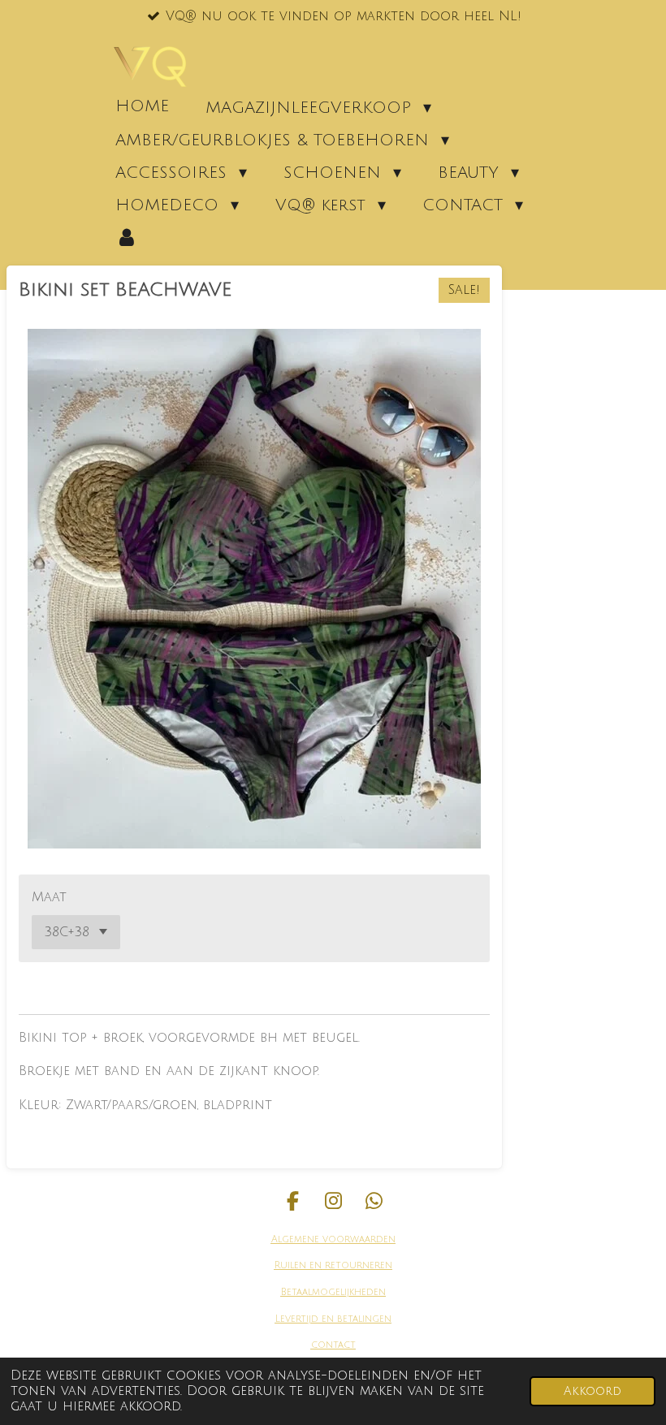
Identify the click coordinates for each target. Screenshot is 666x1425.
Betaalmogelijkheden (333, 1292)
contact (333, 1345)
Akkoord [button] (592, 1391)
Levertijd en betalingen (333, 1319)
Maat (49, 897)
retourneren (357, 1265)
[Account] (126, 237)
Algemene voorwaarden (333, 1239)
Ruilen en (298, 1265)
